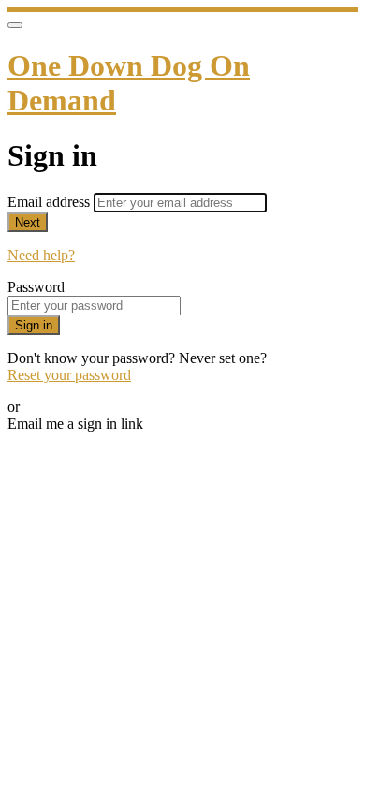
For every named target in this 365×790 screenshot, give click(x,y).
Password (36, 287)
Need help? (41, 255)
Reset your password (69, 375)
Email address (50, 202)
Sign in (33, 325)
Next (27, 222)
